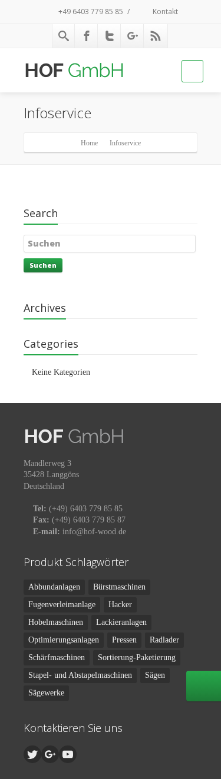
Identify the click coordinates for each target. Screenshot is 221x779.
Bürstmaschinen (119, 586)
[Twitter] (109, 36)
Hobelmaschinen (55, 622)
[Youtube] (68, 754)
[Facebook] (86, 36)
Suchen (43, 265)
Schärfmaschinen (56, 657)
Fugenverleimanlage (61, 604)
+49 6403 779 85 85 (90, 11)
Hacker (120, 604)
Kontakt (164, 11)
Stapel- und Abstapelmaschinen (80, 675)
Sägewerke (46, 692)
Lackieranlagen (121, 622)
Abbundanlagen (54, 586)
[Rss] (155, 36)
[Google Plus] (132, 36)
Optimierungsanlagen (63, 639)
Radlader (164, 639)
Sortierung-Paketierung (137, 657)
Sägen (155, 675)
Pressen (124, 639)
